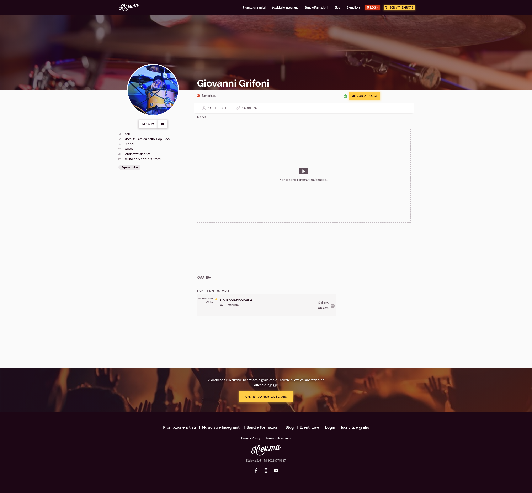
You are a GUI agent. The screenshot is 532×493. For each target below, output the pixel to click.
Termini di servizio (278, 438)
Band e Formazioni (263, 427)
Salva (150, 124)
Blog (289, 427)
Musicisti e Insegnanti (221, 427)
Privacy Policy (250, 438)
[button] (162, 124)
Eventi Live (309, 427)
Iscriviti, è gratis (401, 7)
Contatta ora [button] (367, 96)
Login (374, 7)
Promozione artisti (179, 427)
